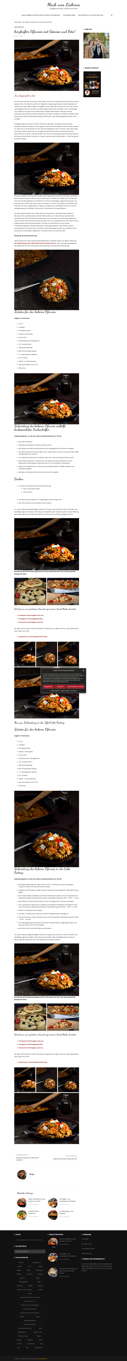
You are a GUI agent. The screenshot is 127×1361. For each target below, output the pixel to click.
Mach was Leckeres (63, 4)
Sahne (41, 1340)
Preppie (38, 1336)
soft (41, 1344)
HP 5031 (40, 1286)
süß (18, 1347)
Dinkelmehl (39, 1270)
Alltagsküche (37, 1262)
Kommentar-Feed (88, 1249)
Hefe (39, 1282)
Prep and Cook (23, 1336)
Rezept (19, 1340)
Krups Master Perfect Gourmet (30, 1297)
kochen (40, 1289)
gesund (22, 1278)
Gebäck (40, 1274)
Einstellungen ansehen (75, 686)
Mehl (40, 1328)
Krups (30, 1293)
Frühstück (30, 1274)
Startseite (17, 22)
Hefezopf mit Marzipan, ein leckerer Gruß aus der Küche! (68, 1271)
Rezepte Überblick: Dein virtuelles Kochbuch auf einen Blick (41, 15)
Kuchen (22, 1317)
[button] (83, 670)
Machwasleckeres (30, 1320)
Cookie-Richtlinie (55, 690)
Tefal (27, 1347)
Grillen (38, 1278)
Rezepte (30, 1340)
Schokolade (30, 1344)
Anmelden (85, 1239)
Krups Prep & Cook (30, 1301)
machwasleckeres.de (24, 1328)
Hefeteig (20, 1286)
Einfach (19, 1274)
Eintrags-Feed (86, 1244)
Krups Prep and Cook (30, 1309)
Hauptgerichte (19, 27)
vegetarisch (39, 1347)
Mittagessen (22, 1332)
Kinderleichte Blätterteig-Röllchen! (65, 1159)
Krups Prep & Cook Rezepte (30, 1305)
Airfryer (21, 1262)
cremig (40, 1266)
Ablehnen (60, 686)
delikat (19, 1270)
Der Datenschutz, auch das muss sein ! (91, 15)
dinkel (28, 1270)
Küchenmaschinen (69, 15)
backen (19, 1266)
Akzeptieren (48, 686)
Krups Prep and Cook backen (30, 1313)
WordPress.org (87, 1254)
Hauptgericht (23, 1282)
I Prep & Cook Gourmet (24, 1289)
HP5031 (30, 1286)
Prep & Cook (38, 1332)
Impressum (73, 690)
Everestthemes (42, 1359)
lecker (38, 1317)
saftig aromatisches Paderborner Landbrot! (27, 1159)
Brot (30, 1266)
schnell (19, 1344)
